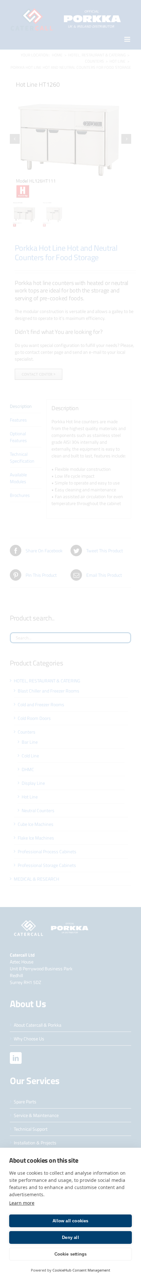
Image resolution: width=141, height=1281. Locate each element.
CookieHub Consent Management (81, 1270)
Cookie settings (70, 1254)
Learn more (21, 1203)
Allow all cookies (70, 1220)
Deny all (70, 1237)
